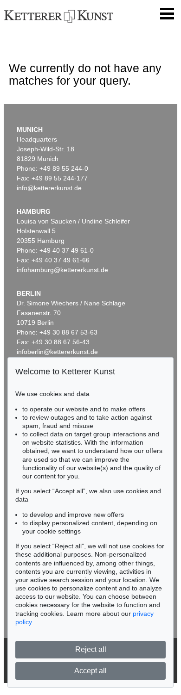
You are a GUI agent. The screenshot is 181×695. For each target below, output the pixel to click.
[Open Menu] (167, 13)
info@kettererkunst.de (49, 188)
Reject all (90, 649)
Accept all (90, 671)
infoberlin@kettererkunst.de (57, 351)
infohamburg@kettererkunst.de (62, 269)
